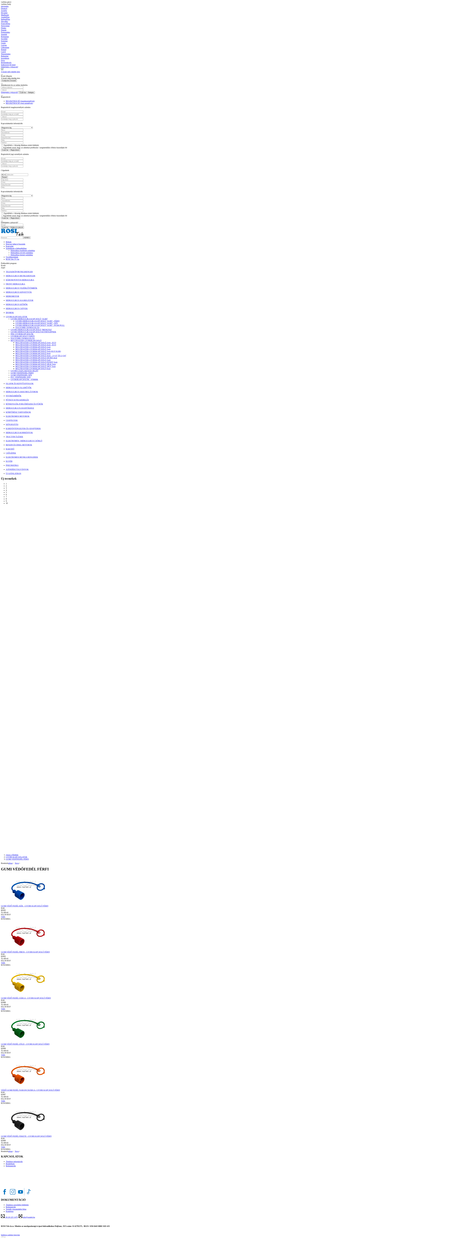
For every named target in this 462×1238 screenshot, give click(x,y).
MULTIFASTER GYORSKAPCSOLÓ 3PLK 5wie (35, 364)
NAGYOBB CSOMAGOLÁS (27, 327)
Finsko (3, 28)
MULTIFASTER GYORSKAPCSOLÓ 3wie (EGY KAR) (38, 351)
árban (10, 1021)
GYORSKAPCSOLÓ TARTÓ (23, 336)
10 (7, 503)
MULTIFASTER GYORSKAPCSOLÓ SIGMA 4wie (36, 358)
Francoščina (5, 24)
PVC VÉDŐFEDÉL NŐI (20, 377)
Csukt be (23, 92)
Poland (3, 50)
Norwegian (5, 26)
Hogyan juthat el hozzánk (15, 244)
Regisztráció (15, 150)
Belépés (31, 92)
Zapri (3, 268)
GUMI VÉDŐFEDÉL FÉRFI (22, 373)
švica (3, 60)
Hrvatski (4, 13)
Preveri (4, 177)
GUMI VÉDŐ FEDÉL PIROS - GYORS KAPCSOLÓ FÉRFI (25, 1110)
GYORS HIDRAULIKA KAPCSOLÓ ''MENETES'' (31, 330)
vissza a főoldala (12, 1013)
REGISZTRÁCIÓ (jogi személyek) (19, 103)
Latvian (4, 45)
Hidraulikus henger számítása (22, 255)
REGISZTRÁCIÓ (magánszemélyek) (20, 101)
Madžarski (5, 15)
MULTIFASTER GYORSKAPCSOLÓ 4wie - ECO (35, 345)
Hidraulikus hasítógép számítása (23, 251)
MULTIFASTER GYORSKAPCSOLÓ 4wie (33, 353)
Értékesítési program (8, 263)
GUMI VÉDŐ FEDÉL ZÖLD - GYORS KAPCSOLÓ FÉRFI (25, 1202)
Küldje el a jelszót (17, 227)
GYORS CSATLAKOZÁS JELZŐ (24, 371)
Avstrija (4, 11)
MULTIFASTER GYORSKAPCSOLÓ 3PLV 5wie (35, 366)
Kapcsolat (9, 246)
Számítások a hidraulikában (16, 248)
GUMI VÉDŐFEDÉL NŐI (21, 375)
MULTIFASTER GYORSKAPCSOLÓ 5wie (33, 360)
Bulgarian (4, 56)
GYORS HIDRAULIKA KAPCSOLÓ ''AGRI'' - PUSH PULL (40, 325)
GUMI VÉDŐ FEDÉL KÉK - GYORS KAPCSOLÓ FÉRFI (24, 1064)
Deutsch (4, 8)
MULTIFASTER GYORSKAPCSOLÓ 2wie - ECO (35, 343)
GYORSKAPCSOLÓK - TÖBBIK (24, 379)
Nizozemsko (5, 54)
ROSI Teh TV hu (12, 259)
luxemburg (5, 58)
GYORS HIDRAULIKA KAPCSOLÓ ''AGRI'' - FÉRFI (37, 321)
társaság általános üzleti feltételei (26, 145)
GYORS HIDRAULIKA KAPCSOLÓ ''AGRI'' (29, 319)
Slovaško (4, 21)
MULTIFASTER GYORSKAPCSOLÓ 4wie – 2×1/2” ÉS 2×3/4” (40, 356)
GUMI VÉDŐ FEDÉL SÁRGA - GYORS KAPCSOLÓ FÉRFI (26, 1156)
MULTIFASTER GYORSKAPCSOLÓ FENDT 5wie (36, 362)
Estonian (4, 41)
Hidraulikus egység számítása (22, 253)
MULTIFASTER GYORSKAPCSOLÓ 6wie (33, 369)
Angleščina (5, 17)
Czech (3, 52)
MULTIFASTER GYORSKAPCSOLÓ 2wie (33, 347)
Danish (3, 30)
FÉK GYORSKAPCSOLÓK (22, 334)
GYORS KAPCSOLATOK (16, 1015)
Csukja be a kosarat (9, 81)
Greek (3, 43)
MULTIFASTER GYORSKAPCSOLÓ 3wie (33, 349)
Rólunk (8, 242)
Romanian (5, 37)
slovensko (5, 6)
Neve (17, 1021)
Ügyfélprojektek (12, 257)
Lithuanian (5, 47)
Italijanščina (5, 19)
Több (3, 1075)
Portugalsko (5, 32)
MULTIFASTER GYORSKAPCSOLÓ (26, 340)
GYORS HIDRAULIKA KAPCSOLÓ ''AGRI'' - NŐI (36, 323)
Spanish (4, 34)
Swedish (4, 39)
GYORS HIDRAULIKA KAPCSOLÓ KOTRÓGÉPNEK (33, 332)
